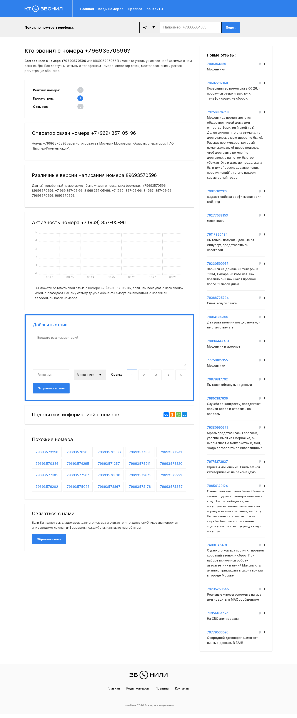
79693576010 (109, 475)
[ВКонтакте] (166, 414)
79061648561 (217, 64)
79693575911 (139, 463)
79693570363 (109, 452)
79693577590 (140, 452)
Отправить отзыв (51, 388)
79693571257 (109, 463)
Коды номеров (110, 9)
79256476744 (218, 112)
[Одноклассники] (172, 414)
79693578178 (140, 487)
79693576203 (78, 452)
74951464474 (218, 613)
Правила (135, 9)
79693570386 (47, 463)
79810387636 (217, 398)
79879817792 (217, 379)
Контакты (155, 9)
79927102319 (217, 191)
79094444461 (218, 341)
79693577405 (47, 475)
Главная (87, 9)
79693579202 (47, 487)
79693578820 (171, 463)
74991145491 (217, 545)
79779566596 (218, 632)
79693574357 (171, 487)
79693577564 (78, 475)
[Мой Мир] (184, 414)
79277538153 (217, 215)
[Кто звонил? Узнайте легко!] (49, 8)
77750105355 (217, 360)
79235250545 (218, 589)
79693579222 (171, 475)
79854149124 (217, 486)
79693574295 (78, 463)
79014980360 (217, 317)
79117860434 (217, 234)
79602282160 (217, 83)
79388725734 (218, 298)
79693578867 (109, 487)
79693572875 (140, 475)
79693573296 (47, 452)
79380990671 (217, 427)
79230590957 (218, 263)
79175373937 (217, 461)
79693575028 (78, 487)
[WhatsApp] (178, 414)
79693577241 (171, 452)
